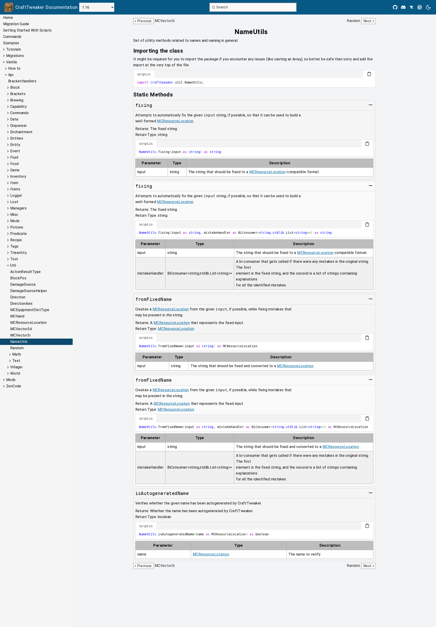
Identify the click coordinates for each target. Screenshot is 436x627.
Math (16, 354)
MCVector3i (20, 335)
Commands (12, 36)
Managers (18, 208)
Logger (16, 195)
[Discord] (403, 7)
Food (14, 164)
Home (8, 17)
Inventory (18, 176)
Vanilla (11, 62)
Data (14, 119)
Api (10, 75)
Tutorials (13, 49)
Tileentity (18, 253)
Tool (14, 259)
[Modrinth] (419, 7)
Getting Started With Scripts (27, 30)
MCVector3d (21, 329)
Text (16, 361)
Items (15, 189)
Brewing (17, 100)
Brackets (17, 94)
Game (15, 170)
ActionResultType (25, 272)
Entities (16, 138)
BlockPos (18, 278)
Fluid (14, 157)
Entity (15, 145)
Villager (16, 367)
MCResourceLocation (28, 322)
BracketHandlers (22, 81)
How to (14, 68)
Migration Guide (16, 24)
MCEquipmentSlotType (30, 310)
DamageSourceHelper (28, 291)
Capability (18, 106)
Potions (16, 227)
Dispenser (18, 125)
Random (17, 348)
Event (15, 151)
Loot (14, 202)
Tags (14, 246)
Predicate (18, 233)
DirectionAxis (21, 303)
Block (15, 87)
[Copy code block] (369, 74)
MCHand (17, 316)
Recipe (16, 240)
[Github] (395, 7)
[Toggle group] (370, 105)
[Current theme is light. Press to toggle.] (428, 7)
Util (13, 265)
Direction (18, 297)
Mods (15, 221)
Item (14, 183)
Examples (11, 43)
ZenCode (13, 386)
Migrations (15, 56)
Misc (14, 214)
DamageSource (23, 284)
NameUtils (19, 341)
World (15, 373)
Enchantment (21, 132)
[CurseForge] (411, 7)
